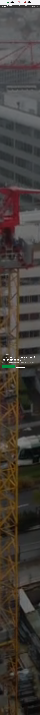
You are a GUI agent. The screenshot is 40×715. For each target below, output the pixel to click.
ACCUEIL (4, 6)
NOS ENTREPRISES (19, 6)
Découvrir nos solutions (8, 366)
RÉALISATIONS (35, 6)
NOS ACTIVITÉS (27, 6)
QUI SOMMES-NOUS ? (10, 6)
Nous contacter (20, 366)
